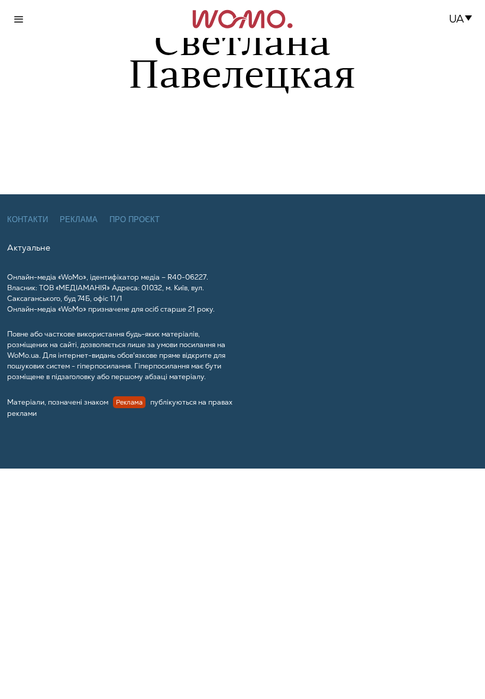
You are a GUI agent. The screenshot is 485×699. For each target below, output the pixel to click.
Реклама (79, 219)
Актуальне (28, 247)
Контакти (27, 219)
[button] (464, 18)
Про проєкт (134, 219)
